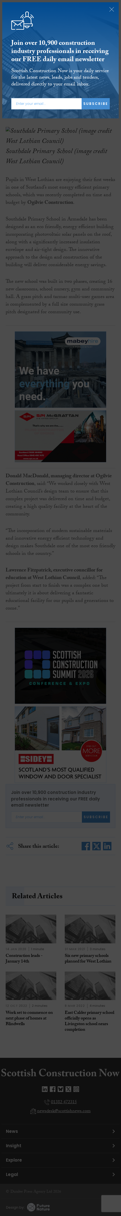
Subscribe (95, 103)
